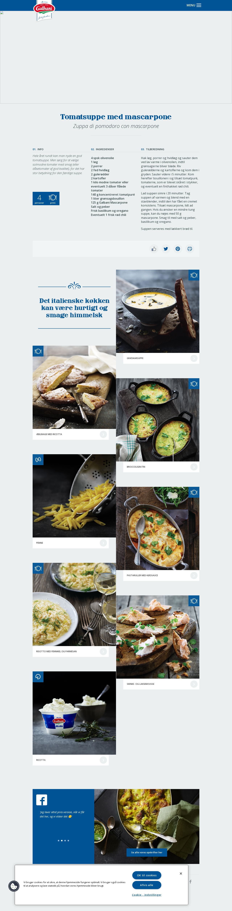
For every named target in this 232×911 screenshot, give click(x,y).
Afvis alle (146, 885)
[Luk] (181, 874)
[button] (14, 886)
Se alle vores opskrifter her (146, 852)
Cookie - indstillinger (146, 895)
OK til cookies (147, 875)
